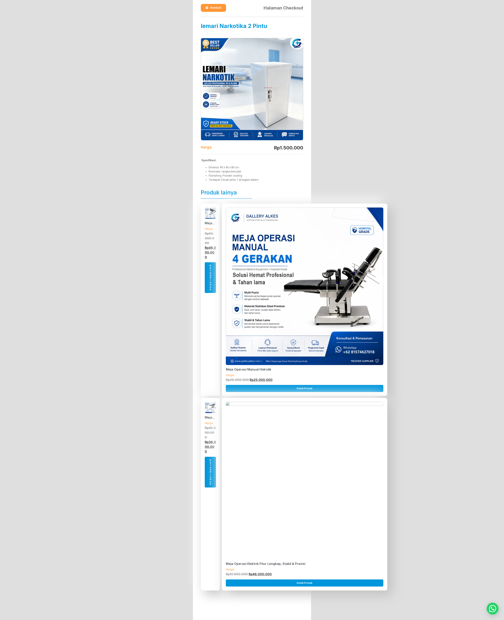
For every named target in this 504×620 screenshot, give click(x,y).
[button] (492, 608)
